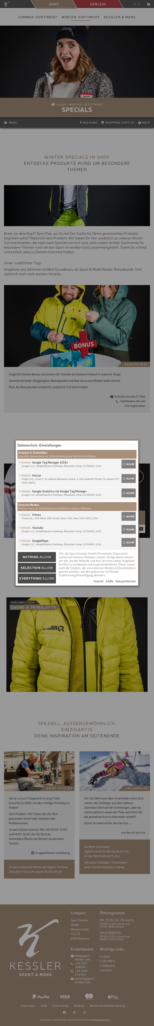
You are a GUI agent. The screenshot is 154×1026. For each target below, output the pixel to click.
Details (26, 462)
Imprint (98, 581)
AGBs (109, 581)
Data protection (126, 581)
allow (130, 464)
